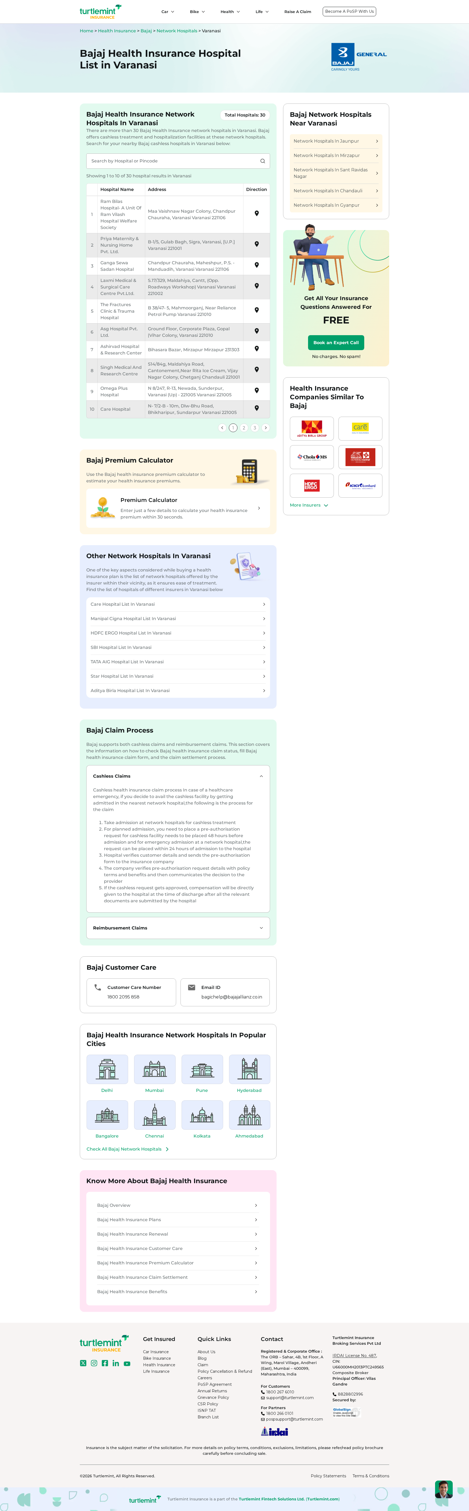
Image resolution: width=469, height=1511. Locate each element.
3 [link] (254, 428)
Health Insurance (117, 30)
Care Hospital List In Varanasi (123, 604)
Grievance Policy (213, 1397)
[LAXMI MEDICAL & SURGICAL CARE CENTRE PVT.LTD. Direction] (256, 287)
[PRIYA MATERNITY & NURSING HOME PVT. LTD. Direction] (256, 246)
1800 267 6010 (280, 1392)
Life (259, 11)
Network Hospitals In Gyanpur (327, 205)
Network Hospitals (177, 30)
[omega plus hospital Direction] (256, 392)
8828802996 (350, 1394)
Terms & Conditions (371, 1476)
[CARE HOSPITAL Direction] (256, 410)
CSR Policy (208, 1404)
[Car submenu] (171, 12)
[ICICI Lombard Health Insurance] (360, 485)
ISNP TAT (207, 1410)
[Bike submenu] (202, 12)
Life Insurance (156, 1371)
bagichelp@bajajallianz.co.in (231, 997)
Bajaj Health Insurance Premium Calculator (145, 1262)
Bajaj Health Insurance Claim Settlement (142, 1277)
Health (227, 11)
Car (164, 11)
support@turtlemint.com (290, 1397)
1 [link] (233, 428)
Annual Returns (212, 1391)
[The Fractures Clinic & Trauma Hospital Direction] (256, 312)
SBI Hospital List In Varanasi (121, 647)
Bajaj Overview (113, 1205)
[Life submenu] (266, 12)
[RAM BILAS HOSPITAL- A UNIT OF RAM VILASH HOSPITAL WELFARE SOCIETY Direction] (256, 215)
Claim (203, 1364)
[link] (222, 427)
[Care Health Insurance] (360, 428)
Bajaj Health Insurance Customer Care (140, 1248)
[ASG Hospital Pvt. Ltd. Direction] (256, 332)
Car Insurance (156, 1351)
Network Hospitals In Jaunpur (326, 141)
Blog (202, 1358)
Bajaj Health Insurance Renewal (132, 1234)
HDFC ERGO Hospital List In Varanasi (131, 633)
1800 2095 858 (123, 997)
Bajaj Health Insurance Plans (129, 1219)
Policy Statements (328, 1476)
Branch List (208, 1417)
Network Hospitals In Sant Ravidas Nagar (330, 173)
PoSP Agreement (215, 1384)
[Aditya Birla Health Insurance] (312, 428)
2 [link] (244, 428)
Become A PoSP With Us (349, 11)
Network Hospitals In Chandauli (328, 190)
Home (86, 30)
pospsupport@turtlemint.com (294, 1419)
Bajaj (147, 30)
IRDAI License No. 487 (354, 1355)
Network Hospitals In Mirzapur (327, 155)
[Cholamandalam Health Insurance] (312, 457)
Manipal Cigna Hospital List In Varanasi (133, 618)
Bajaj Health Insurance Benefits (132, 1291)
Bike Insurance (157, 1358)
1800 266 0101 (279, 1413)
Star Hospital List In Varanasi (122, 676)
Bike (194, 11)
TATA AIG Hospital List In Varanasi (127, 661)
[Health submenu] (237, 12)
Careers (205, 1377)
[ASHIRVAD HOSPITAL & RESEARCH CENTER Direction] (256, 350)
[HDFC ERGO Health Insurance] (312, 485)
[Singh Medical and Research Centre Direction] (256, 371)
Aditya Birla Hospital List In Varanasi (130, 690)
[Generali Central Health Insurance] (360, 457)
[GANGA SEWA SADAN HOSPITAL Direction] (256, 266)
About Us (206, 1351)
